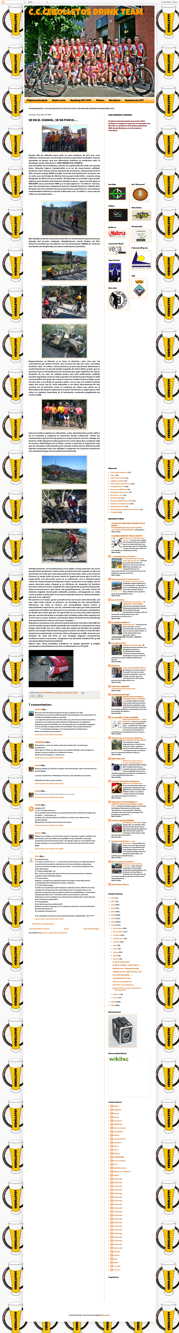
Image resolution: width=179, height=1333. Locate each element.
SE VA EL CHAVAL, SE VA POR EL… (127, 965)
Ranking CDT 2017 (80, 100)
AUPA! (38, 805)
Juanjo (116, 1135)
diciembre (118, 928)
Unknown (117, 1179)
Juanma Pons (119, 1139)
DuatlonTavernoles (119, 492)
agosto (116, 942)
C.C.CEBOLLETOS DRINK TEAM (86, 13)
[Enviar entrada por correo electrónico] (82, 693)
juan (115, 1259)
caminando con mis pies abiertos (127, 738)
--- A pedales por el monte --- (124, 556)
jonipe (116, 1255)
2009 (113, 1002)
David (38, 765)
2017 (113, 901)
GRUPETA (117, 1124)
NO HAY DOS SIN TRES (132, 822)
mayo (116, 952)
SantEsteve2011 (117, 506)
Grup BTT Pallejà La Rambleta (125, 781)
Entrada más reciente (39, 928)
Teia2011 (114, 512)
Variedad (127, 843)
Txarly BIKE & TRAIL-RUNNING (124, 717)
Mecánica (114, 100)
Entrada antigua (91, 928)
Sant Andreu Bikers (120, 884)
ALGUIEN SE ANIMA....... (123, 975)
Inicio (66, 928)
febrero (116, 994)
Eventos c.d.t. (116, 495)
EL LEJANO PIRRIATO (120, 622)
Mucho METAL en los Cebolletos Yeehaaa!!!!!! (127, 989)
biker (113, 475)
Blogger (106, 1315)
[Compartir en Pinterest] (41, 696)
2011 (113, 922)
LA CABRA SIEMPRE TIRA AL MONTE (126, 536)
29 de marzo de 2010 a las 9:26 (48, 734)
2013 (113, 915)
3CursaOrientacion (119, 472)
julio (115, 945)
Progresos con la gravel (133, 581)
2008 (113, 1005)
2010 (113, 925)
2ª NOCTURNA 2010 (121, 962)
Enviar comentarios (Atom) (54, 933)
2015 (113, 908)
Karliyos (117, 1142)
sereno (38, 833)
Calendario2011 (117, 478)
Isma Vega (118, 1132)
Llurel (116, 1146)
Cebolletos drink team (120, 483)
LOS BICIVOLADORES (120, 694)
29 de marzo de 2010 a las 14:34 (49, 783)
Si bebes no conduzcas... (124, 985)
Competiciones (117, 486)
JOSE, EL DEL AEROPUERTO (134, 668)
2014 (113, 911)
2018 (113, 898)
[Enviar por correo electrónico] (31, 696)
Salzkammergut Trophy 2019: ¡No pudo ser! (133, 559)
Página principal (37, 100)
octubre (116, 935)
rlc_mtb (117, 1266)
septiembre (118, 938)
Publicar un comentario (43, 924)
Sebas (116, 1175)
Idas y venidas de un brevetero (125, 579)
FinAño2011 (115, 498)
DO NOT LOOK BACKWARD (122, 820)
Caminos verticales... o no (123, 841)
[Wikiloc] (119, 1060)
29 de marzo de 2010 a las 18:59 (49, 848)
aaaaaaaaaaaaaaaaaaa (123, 688)
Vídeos (100, 100)
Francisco (117, 1121)
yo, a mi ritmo (117, 600)
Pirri (37, 856)
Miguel (116, 1153)
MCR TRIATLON (118, 758)
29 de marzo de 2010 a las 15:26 (49, 825)
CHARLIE (117, 1110)
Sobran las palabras (122, 981)
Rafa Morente (119, 1168)
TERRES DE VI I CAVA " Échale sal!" (127, 972)
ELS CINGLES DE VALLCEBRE (134, 740)
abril (115, 955)
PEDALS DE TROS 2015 (132, 645)
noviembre (118, 931)
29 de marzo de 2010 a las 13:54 (49, 758)
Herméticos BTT (118, 643)
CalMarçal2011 (117, 481)
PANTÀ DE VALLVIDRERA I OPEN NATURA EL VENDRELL (134, 697)
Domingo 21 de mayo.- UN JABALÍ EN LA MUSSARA (134, 603)
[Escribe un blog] (33, 696)
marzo (116, 959)
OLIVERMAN (40, 742)
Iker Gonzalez (119, 1128)
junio (115, 948)
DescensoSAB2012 (118, 489)
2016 (113, 905)
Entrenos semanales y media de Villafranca (133, 761)
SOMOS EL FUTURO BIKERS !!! (124, 802)
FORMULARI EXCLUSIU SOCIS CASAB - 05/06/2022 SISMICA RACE (126, 528)
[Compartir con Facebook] (39, 696)
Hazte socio (59, 100)
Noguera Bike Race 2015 (121, 501)
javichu (38, 709)
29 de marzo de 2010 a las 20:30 (49, 919)
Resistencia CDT (134, 100)
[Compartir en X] (36, 696)
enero (116, 997)
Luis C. (116, 1150)
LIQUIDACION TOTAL (122, 978)
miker (116, 1262)
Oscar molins (119, 1161)
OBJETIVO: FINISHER (120, 686)
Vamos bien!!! (129, 624)
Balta (116, 1106)
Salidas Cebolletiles (119, 503)
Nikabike (115, 666)
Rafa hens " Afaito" (122, 1172)
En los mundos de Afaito (122, 861)
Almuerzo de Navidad (133, 783)
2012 (113, 918)
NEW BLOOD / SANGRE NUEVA (126, 968)
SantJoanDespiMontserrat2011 (125, 509)
